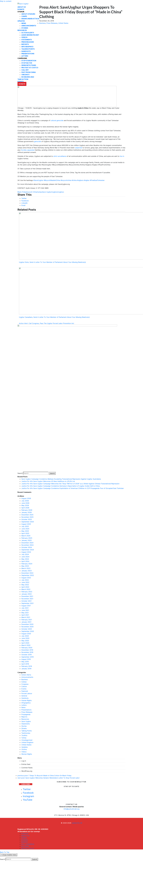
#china (74, 180)
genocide (37, 141)
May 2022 (25, 585)
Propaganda (25, 714)
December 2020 (27, 624)
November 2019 (27, 652)
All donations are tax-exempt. (29, 831)
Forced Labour (26, 693)
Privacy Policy (27, 848)
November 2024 (27, 545)
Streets (24, 728)
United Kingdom (27, 742)
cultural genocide (57, 120)
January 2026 (26, 512)
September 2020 (27, 631)
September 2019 (27, 657)
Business (42, 23)
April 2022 (25, 587)
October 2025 (26, 519)
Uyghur (24, 833)
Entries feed (25, 764)
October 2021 (26, 601)
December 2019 (27, 650)
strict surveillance (60, 156)
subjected (78, 148)
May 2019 (25, 662)
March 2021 (25, 617)
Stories (24, 726)
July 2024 (25, 554)
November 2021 (27, 599)
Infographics (26, 703)
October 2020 (26, 629)
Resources (25, 719)
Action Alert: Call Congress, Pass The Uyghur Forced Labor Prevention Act (46, 323)
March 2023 (25, 568)
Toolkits (24, 735)
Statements (25, 724)
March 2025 (25, 536)
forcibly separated (28, 150)
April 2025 (25, 533)
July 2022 (25, 580)
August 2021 (26, 606)
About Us (25, 836)
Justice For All (77, 823)
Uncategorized (26, 740)
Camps (39, 192)
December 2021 (27, 596)
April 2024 (25, 561)
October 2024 (26, 547)
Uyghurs (55, 192)
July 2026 (25, 501)
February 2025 (26, 538)
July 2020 (25, 636)
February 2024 (26, 564)
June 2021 (25, 610)
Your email (6, 878)
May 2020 (25, 641)
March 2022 (25, 589)
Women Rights (26, 754)
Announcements (27, 677)
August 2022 (26, 578)
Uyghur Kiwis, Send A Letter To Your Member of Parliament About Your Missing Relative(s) (52, 262)
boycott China (32, 192)
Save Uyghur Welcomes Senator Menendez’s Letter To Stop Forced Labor (49, 778)
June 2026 (25, 503)
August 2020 (26, 634)
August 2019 (26, 659)
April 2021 (25, 615)
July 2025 (25, 526)
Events (23, 689)
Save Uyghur (47, 192)
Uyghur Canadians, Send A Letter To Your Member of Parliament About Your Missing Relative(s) (54, 317)
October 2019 (26, 655)
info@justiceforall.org (71, 809)
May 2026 (25, 505)
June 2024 (25, 557)
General (24, 696)
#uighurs (80, 180)
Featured (24, 691)
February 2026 (26, 510)
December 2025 (27, 515)
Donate (24, 842)
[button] (24, 198)
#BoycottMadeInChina (52, 180)
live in (121, 156)
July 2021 (25, 608)
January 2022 (26, 594)
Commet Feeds (26, 768)
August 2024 (26, 552)
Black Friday (22, 192)
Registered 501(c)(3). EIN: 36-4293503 (33, 829)
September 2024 (27, 550)
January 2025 (26, 540)
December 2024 (27, 543)
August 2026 (26, 498)
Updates (24, 747)
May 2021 (25, 613)
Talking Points (26, 731)
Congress (24, 684)
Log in (23, 761)
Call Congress (27, 844)
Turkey (23, 738)
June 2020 (25, 638)
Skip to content (5, 1)
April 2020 (25, 643)
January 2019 (26, 669)
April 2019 (25, 664)
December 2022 (27, 573)
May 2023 (25, 566)
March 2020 (25, 645)
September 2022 (27, 575)
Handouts (25, 698)
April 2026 (25, 508)
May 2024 (25, 559)
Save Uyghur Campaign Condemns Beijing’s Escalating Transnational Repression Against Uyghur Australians (61, 479)
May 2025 (25, 531)
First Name (28, 878)
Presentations (26, 710)
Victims (24, 749)
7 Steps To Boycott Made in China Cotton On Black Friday (44, 775)
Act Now (25, 846)
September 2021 (27, 603)
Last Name (50, 878)
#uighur (86, 180)
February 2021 (26, 620)
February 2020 (26, 648)
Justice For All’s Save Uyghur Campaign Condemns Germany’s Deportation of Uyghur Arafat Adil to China (60, 486)
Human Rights (26, 700)
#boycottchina (66, 180)
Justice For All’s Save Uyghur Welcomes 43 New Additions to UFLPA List (48, 481)
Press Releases (51, 23)
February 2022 (26, 592)
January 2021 (26, 622)
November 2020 (27, 627)
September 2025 (27, 522)
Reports (24, 717)
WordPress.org (26, 771)
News (23, 707)
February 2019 (26, 666)
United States (63, 23)
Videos (23, 752)
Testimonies (25, 733)
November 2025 (27, 517)
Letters (24, 705)
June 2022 (25, 582)
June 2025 (25, 529)
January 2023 (26, 571)
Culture (24, 686)
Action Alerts (26, 675)
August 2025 (26, 524)
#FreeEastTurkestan (97, 180)
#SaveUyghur (38, 180)
